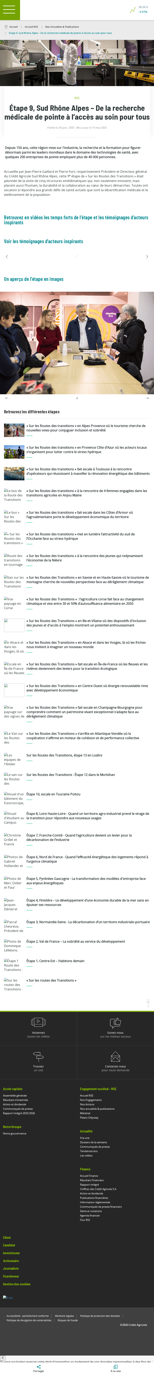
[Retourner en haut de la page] (148, 1006)
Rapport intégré (89, 1184)
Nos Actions (87, 1104)
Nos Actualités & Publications (62, 26)
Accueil (13, 26)
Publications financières (94, 1198)
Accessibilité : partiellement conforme (28, 1316)
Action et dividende (14, 1104)
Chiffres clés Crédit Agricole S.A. (98, 1189)
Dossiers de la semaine (93, 1142)
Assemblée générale (15, 1095)
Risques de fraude (68, 1320)
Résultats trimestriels (15, 1100)
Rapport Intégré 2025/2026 (19, 1113)
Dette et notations (91, 1211)
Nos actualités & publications (97, 1109)
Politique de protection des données (100, 1316)
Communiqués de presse (18, 1109)
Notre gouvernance (14, 1133)
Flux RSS (85, 1220)
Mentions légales (64, 1316)
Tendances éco (89, 1151)
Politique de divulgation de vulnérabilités (29, 1320)
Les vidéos (86, 1155)
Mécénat (85, 1113)
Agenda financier (90, 1215)
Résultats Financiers (92, 1180)
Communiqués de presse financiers (101, 1206)
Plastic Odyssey (89, 1117)
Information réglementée (95, 1202)
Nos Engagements (91, 1100)
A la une (84, 1138)
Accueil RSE (31, 26)
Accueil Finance (89, 1176)
